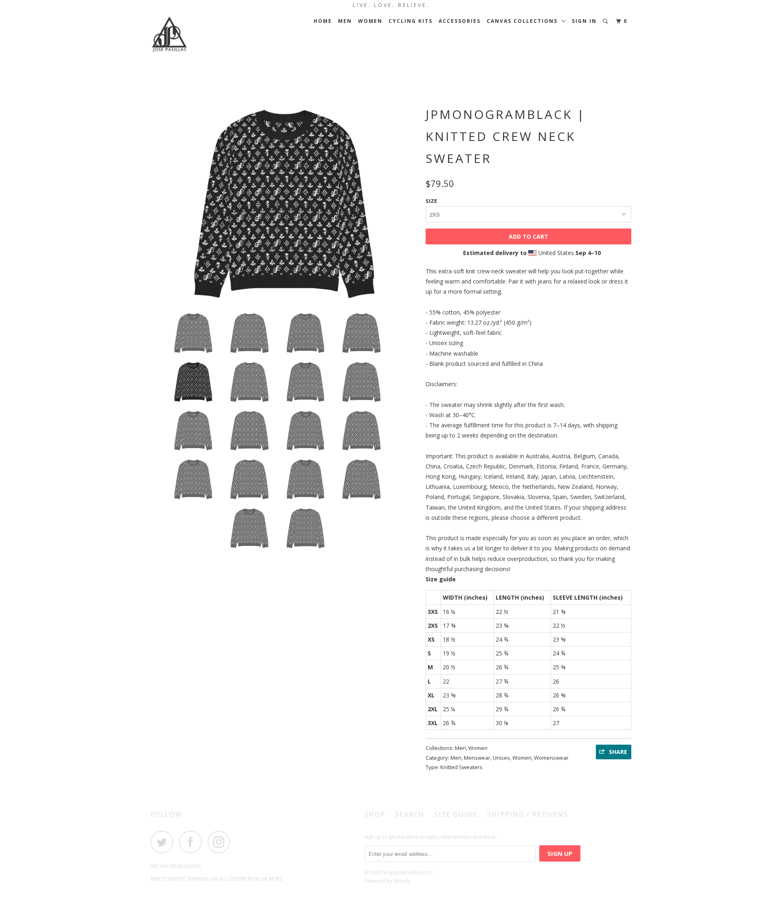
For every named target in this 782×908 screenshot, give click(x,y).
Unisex (501, 757)
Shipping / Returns (527, 814)
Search (409, 814)
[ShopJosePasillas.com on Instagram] (221, 842)
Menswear (477, 757)
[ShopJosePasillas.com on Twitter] (164, 842)
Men (345, 21)
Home (323, 21)
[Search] (606, 21)
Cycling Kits (411, 21)
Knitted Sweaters (461, 767)
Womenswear (551, 757)
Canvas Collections (524, 21)
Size (431, 200)
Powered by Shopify (388, 880)
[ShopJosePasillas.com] (192, 34)
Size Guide (455, 814)
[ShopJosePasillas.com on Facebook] (192, 842)
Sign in (584, 21)
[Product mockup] (284, 204)
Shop (375, 814)
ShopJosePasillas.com (407, 872)
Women (370, 21)
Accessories (460, 21)
